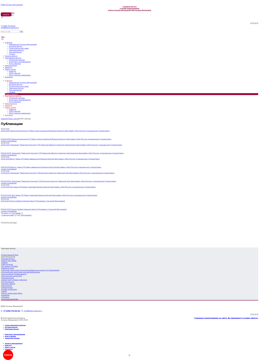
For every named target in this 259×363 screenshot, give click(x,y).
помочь (6, 14)
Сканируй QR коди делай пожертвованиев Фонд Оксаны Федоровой (123, 8)
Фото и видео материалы (20, 75)
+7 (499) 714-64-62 (8, 26)
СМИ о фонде (14, 73)
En (12, 15)
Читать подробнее (9, 141)
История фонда (15, 46)
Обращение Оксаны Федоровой (23, 44)
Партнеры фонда (16, 50)
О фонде (8, 43)
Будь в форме (15, 64)
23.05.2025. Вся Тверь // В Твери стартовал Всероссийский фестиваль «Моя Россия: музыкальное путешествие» (48, 187)
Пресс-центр (10, 69)
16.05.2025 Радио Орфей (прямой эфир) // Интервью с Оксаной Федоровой (33, 201)
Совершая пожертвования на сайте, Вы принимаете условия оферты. (226, 318)
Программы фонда (13, 58)
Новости (8, 67)
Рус (12, 13)
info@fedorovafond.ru (10, 28)
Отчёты (12, 54)
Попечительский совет (19, 48)
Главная (4, 119)
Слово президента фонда (15, 325)
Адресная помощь (17, 60)
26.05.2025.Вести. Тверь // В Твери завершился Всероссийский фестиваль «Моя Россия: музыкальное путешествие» (50, 159)
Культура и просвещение (20, 62)
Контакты (9, 77)
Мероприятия (11, 66)
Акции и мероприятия (13, 343)
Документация (15, 52)
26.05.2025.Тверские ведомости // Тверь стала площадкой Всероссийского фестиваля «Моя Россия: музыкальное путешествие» (55, 131)
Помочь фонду (11, 56)
